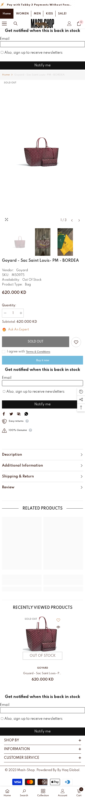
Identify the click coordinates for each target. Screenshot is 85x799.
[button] (71, 220)
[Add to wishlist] (76, 342)
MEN (37, 13)
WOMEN (22, 13)
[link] (22, 582)
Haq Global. (71, 770)
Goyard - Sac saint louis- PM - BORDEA (42, 674)
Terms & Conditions (38, 351)
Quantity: (9, 305)
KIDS (49, 13)
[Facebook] (4, 413)
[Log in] (69, 23)
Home (7, 13)
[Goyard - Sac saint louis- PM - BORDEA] (42, 634)
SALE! (62, 13)
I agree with (16, 351)
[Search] (15, 23)
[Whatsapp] (26, 413)
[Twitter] (11, 413)
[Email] (19, 413)
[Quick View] (58, 627)
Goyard (22, 270)
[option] (42, 152)
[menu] (4, 23)
